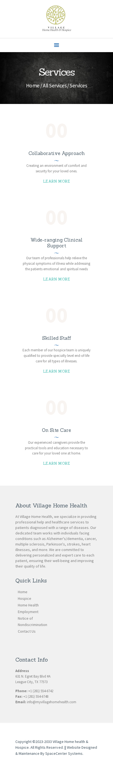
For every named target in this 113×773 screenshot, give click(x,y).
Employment (28, 611)
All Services (54, 85)
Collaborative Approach (57, 153)
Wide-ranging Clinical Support (56, 243)
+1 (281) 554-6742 (40, 691)
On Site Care (56, 430)
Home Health (28, 605)
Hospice (24, 598)
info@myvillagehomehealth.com (51, 702)
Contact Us (27, 631)
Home (32, 85)
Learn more (56, 181)
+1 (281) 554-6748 (35, 696)
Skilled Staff (56, 338)
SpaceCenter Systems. (64, 753)
